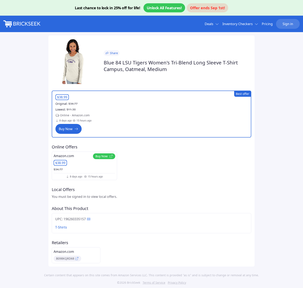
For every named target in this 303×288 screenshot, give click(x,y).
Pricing (267, 24)
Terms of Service (154, 283)
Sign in (288, 24)
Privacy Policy (177, 283)
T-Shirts (61, 227)
